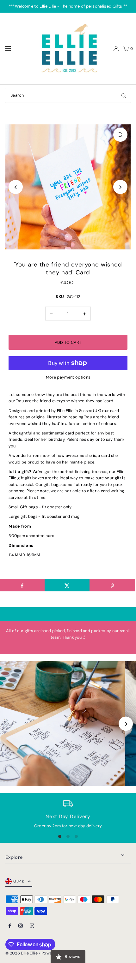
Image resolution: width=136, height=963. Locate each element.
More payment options (68, 377)
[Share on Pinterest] (112, 585)
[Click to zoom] (120, 135)
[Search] (123, 95)
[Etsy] (32, 926)
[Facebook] (10, 926)
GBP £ (18, 881)
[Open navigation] (18, 48)
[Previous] (16, 187)
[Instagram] (20, 926)
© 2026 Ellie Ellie (22, 953)
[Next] (120, 187)
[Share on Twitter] (67, 585)
